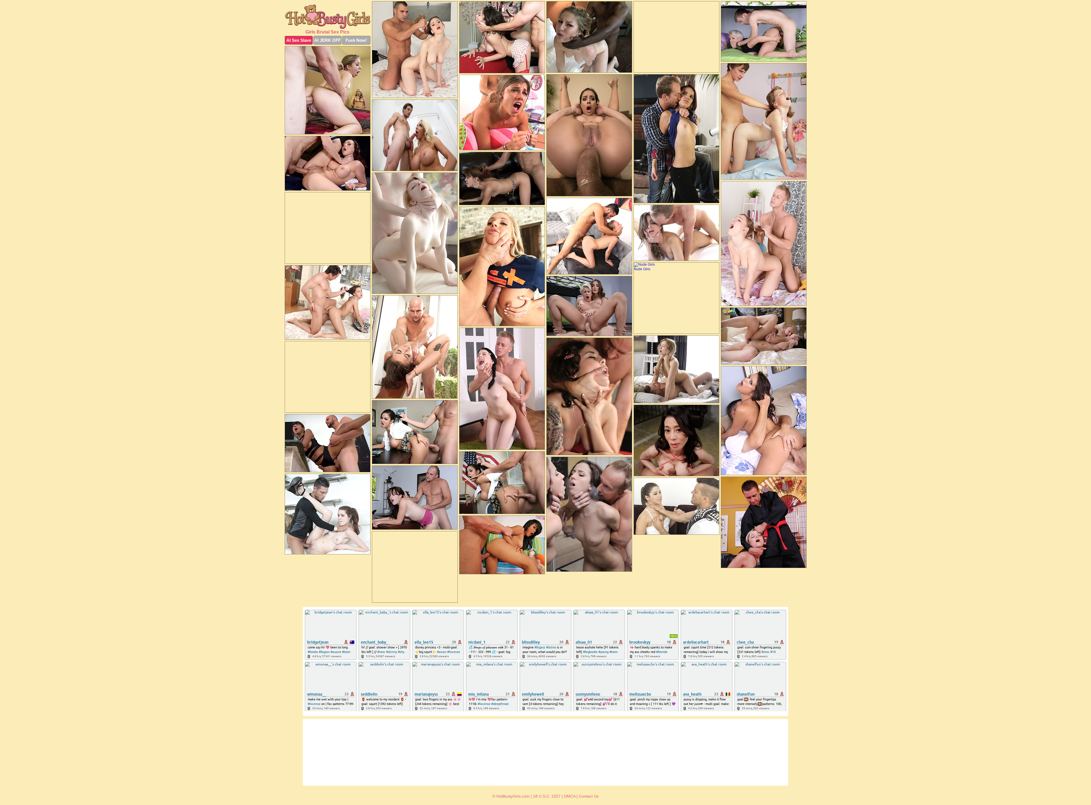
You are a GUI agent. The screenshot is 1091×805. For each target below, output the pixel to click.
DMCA (569, 796)
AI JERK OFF (327, 40)
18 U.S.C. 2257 (547, 796)
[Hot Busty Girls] (327, 17)
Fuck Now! (356, 40)
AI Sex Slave (298, 40)
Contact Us (589, 796)
